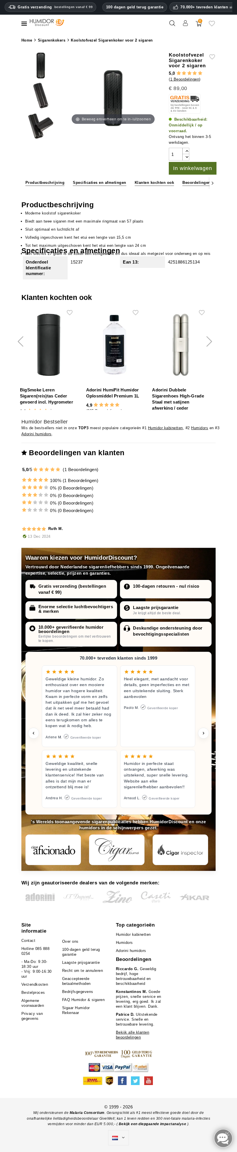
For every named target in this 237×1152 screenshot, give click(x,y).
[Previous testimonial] (33, 733)
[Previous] (24, 183)
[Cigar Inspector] (180, 849)
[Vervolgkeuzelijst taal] (118, 1138)
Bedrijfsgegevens (77, 991)
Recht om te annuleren (82, 970)
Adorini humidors (36, 434)
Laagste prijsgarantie (156, 607)
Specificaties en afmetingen (99, 182)
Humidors (199, 428)
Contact (28, 940)
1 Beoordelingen (184, 79)
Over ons (70, 941)
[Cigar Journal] (117, 849)
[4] (194, 73)
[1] (179, 73)
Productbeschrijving (45, 182)
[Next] (213, 183)
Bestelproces (33, 992)
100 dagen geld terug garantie (135, 7)
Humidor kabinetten (165, 428)
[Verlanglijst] (212, 25)
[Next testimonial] (203, 733)
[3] (189, 73)
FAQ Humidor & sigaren (83, 1000)
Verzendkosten (34, 984)
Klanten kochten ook (154, 182)
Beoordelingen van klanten (208, 182)
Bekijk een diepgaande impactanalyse (153, 1124)
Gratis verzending (55, 7)
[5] (200, 73)
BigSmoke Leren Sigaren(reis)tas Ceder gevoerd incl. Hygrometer (46, 395)
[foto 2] (40, 127)
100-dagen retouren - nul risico (166, 586)
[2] (184, 73)
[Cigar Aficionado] (53, 849)
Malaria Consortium (87, 1113)
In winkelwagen (192, 168)
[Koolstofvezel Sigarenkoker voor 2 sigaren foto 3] (40, 66)
